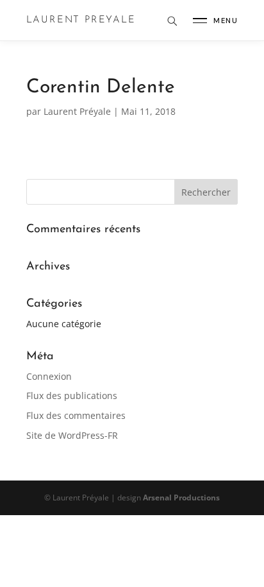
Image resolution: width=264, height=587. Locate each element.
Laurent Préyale (77, 111)
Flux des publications (71, 395)
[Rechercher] (171, 20)
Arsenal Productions (181, 497)
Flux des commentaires (76, 415)
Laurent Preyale (81, 20)
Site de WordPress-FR (72, 435)
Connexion (49, 376)
